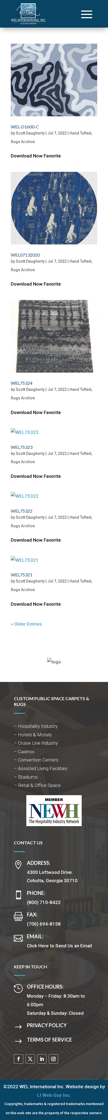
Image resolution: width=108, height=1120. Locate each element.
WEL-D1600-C (25, 126)
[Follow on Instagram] (53, 1059)
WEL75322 (21, 510)
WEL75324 (21, 383)
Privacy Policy (47, 1025)
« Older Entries (26, 624)
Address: (38, 863)
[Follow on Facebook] (18, 1059)
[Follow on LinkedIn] (42, 1059)
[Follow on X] (30, 1059)
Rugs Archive (23, 141)
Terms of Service (49, 1040)
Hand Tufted (80, 133)
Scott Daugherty (30, 133)
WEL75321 (21, 574)
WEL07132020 (25, 254)
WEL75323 (21, 447)
